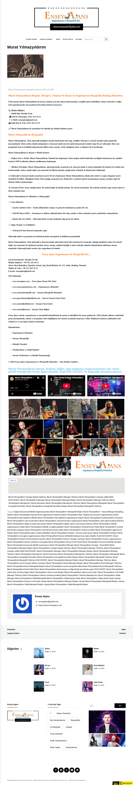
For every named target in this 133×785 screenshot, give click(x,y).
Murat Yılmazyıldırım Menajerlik (94, 503)
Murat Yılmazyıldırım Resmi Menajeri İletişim (64, 563)
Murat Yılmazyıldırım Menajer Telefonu (62, 497)
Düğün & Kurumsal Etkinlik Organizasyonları (31, 512)
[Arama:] (101, 705)
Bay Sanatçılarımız (57, 720)
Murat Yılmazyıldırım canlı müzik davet (23, 521)
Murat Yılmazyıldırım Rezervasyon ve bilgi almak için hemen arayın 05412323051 (73, 569)
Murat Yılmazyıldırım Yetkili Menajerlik (30, 578)
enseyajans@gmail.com (48, 601)
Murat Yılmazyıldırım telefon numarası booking (42, 575)
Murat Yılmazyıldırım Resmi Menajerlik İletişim (26, 566)
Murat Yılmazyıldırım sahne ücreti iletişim (47, 572)
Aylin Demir (98, 682)
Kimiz (58, 39)
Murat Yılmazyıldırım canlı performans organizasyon (60, 521)
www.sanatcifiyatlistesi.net (23, 304)
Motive (96, 649)
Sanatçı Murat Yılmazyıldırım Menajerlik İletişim (98, 581)
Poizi (47, 682)
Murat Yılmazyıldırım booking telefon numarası (104, 518)
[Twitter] (66, 770)
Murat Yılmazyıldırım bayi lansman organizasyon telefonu (37, 515)
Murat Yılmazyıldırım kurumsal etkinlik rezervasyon (28, 545)
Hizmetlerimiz (31, 39)
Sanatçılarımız (46, 39)
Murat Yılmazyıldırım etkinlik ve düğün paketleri (44, 527)
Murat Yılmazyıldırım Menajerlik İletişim (66, 512)
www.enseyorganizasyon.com (24, 287)
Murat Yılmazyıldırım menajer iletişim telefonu (27, 497)
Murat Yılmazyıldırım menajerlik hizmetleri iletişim (46, 506)
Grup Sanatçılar (56, 734)
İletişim (78, 39)
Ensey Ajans (42, 596)
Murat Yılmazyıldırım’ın (18, 153)
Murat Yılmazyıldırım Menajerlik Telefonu (84, 506)
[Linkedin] (77, 770)
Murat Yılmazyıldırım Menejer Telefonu (95, 560)
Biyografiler (75, 720)
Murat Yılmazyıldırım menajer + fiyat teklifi (91, 545)
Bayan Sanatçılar (63, 713)
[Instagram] (55, 770)
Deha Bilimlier (99, 665)
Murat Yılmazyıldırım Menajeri (32, 500)
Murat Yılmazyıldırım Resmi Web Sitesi (23, 569)
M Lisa (47, 665)
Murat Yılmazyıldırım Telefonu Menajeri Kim (80, 575)
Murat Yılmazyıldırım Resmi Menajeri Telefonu (102, 563)
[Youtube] (71, 770)
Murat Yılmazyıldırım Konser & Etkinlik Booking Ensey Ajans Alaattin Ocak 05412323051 (77, 536)
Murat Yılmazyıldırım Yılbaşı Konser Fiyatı (63, 578)
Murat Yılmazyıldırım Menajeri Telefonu (93, 500)
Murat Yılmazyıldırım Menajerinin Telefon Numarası (36, 554)
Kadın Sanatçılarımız (58, 741)
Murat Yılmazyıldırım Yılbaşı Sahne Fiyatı (97, 578)
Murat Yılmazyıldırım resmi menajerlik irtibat (64, 566)
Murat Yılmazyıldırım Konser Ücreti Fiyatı (65, 542)
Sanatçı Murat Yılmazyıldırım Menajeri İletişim (59, 581)
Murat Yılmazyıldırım (19, 95)
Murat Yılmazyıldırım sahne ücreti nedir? (80, 572)
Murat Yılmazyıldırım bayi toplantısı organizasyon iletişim (61, 518)
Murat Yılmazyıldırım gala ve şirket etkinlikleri (32, 533)
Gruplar (69, 727)
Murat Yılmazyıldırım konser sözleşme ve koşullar (27, 542)
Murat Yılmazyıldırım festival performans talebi (44, 530)
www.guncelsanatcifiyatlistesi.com (26, 298)
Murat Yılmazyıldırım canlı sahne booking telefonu (103, 521)
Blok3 (47, 649)
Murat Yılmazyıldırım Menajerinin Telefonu (63, 503)
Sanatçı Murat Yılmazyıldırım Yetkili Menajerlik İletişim (66, 584)
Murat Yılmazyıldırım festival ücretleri (79, 530)
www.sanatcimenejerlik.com (23, 292)
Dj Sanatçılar (55, 727)
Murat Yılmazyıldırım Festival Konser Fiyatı (81, 527)
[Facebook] (61, 770)
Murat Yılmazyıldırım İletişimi (105, 533)
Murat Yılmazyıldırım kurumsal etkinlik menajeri (101, 542)
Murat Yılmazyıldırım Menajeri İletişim (61, 500)
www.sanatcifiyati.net (21, 309)
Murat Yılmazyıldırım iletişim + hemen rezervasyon (72, 533)
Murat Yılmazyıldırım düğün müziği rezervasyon (26, 524)
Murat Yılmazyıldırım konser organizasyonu (103, 539)
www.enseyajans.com (21, 281)
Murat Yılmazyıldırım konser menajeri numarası (65, 539)
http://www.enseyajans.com (50, 605)
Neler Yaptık (68, 39)
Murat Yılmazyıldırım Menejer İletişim (63, 560)
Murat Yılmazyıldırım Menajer (62, 545)
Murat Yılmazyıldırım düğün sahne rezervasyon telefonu (70, 524)
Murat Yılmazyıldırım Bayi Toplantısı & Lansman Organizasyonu (87, 515)
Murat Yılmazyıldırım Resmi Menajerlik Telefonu (102, 566)
